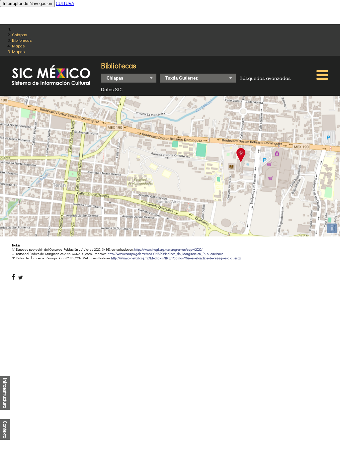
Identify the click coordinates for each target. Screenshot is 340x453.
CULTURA (65, 3)
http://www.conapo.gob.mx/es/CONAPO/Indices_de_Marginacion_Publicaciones (165, 254)
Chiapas (19, 34)
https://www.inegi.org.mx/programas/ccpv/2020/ (168, 249)
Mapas (18, 45)
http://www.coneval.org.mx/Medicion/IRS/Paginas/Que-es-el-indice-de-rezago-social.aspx (176, 258)
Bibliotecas (22, 40)
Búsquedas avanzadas (265, 78)
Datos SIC (112, 89)
